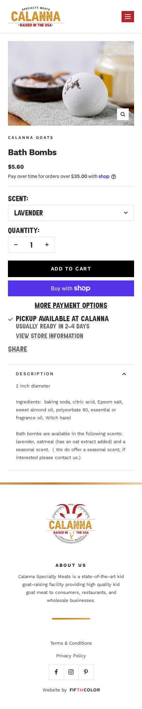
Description (35, 373)
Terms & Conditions (71, 643)
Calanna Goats (31, 137)
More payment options (71, 305)
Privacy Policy (71, 656)
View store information (49, 336)
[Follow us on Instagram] (71, 672)
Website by (55, 690)
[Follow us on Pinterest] (86, 672)
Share (17, 349)
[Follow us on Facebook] (56, 672)
